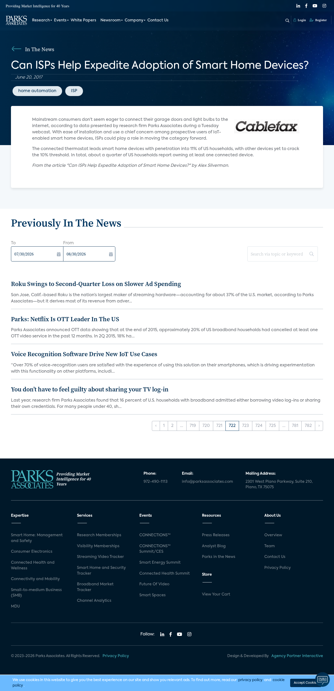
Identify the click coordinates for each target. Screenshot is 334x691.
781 (295, 426)
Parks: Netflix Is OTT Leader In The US (65, 319)
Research (41, 20)
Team (269, 546)
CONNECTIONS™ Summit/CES (155, 549)
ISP (74, 91)
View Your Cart (216, 594)
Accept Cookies (306, 682)
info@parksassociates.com (207, 482)
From (68, 243)
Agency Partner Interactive (297, 656)
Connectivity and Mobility (35, 579)
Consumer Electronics (31, 551)
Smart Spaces (152, 595)
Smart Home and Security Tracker (101, 570)
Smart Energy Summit (160, 562)
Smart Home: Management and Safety (37, 538)
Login (301, 20)
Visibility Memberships (98, 546)
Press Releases (216, 535)
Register (320, 20)
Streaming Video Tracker (100, 557)
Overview (273, 535)
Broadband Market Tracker (95, 587)
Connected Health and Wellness (33, 565)
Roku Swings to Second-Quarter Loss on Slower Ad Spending (96, 283)
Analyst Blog (214, 546)
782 (308, 426)
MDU (15, 606)
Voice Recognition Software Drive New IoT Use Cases (84, 354)
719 (193, 426)
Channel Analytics (94, 601)
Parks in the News (218, 557)
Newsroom (110, 20)
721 (219, 426)
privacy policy (250, 680)
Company (134, 20)
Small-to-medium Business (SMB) (36, 593)
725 (272, 426)
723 (245, 426)
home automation (37, 91)
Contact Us (158, 20)
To (13, 243)
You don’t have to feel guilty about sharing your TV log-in (90, 389)
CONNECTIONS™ (155, 535)
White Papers (83, 20)
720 (206, 426)
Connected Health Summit (164, 573)
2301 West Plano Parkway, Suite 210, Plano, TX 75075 (279, 484)
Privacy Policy (277, 568)
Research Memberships (99, 535)
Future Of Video (154, 584)
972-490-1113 (156, 482)
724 (259, 426)
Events (60, 20)
